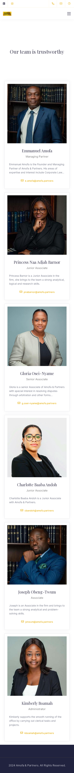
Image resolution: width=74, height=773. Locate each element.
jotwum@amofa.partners (39, 621)
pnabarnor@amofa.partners (39, 292)
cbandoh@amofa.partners (39, 510)
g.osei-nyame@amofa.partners (39, 403)
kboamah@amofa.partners (39, 733)
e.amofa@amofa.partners (39, 180)
